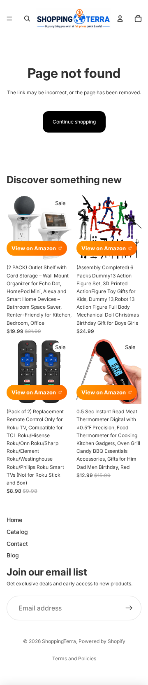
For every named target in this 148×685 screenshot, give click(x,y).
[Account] (120, 18)
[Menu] (9, 18)
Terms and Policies (74, 658)
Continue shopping (74, 122)
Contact (17, 543)
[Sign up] (129, 608)
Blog (13, 555)
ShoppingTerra (59, 641)
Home (14, 519)
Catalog (17, 531)
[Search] (27, 18)
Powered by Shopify (102, 641)
